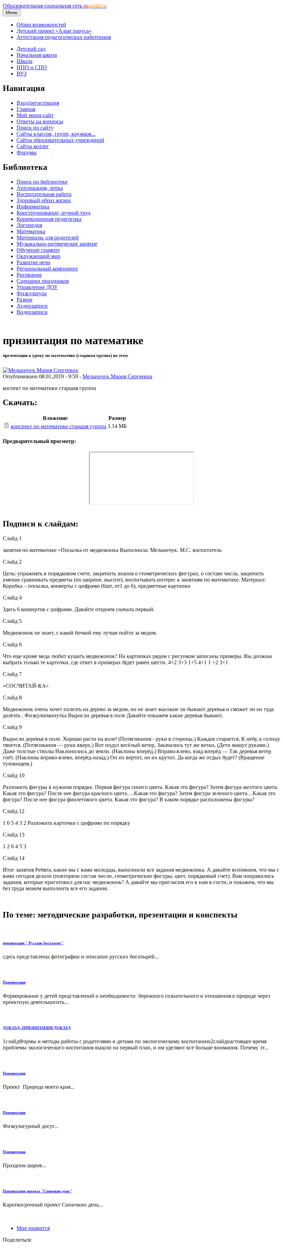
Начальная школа (37, 55)
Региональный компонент (47, 268)
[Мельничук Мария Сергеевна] (40, 370)
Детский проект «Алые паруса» (54, 31)
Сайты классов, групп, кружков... (56, 134)
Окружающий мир (38, 256)
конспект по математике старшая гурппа (58, 426)
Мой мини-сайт (35, 115)
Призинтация (14, 982)
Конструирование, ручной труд (53, 213)
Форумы (27, 152)
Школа (24, 61)
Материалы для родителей (48, 237)
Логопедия (29, 225)
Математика (31, 231)
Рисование (29, 275)
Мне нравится (33, 1228)
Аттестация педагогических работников (64, 37)
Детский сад (31, 49)
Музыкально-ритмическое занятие (57, 244)
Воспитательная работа (44, 194)
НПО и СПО (32, 67)
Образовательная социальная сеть (55, 6)
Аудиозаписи (32, 306)
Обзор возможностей (41, 25)
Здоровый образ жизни (44, 200)
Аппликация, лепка (40, 188)
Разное (24, 299)
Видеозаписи (32, 312)
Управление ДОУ (37, 287)
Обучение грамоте (38, 250)
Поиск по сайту (35, 128)
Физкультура (32, 293)
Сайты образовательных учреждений (60, 140)
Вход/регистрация (38, 103)
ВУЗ (22, 73)
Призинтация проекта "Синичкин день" (37, 1191)
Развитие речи (33, 262)
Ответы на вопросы (40, 121)
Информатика (33, 206)
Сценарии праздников (43, 281)
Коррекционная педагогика (49, 219)
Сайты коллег (33, 146)
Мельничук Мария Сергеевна (117, 376)
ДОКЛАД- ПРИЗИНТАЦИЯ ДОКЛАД (37, 1028)
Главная (26, 109)
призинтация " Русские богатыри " (33, 943)
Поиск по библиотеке (42, 182)
